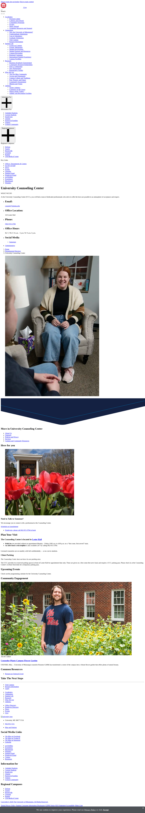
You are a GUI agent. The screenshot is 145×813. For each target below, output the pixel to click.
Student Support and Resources (19, 51)
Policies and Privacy (12, 437)
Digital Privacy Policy (8, 805)
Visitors (7, 122)
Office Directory (10, 705)
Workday (8, 183)
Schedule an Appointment (9, 526)
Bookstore (8, 759)
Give (25, 7)
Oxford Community (11, 124)
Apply (7, 688)
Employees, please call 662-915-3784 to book (20, 530)
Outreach (8, 435)
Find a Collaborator (15, 67)
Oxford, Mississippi (16, 47)
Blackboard (9, 181)
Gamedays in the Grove (17, 89)
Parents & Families (11, 121)
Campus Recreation (16, 53)
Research (8, 61)
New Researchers (15, 68)
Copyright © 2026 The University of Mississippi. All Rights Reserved (24, 802)
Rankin (7, 155)
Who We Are (9, 72)
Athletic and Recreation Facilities (20, 93)
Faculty (11, 24)
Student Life (9, 44)
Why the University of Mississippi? (21, 32)
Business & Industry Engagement (20, 63)
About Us (8, 433)
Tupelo (7, 149)
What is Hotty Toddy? (16, 91)
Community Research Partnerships (20, 65)
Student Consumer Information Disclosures (30, 805)
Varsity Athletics (14, 88)
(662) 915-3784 (10, 224)
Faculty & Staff (10, 166)
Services (8, 439)
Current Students (10, 115)
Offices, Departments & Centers (16, 164)
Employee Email (10, 175)
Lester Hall (37, 539)
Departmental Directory (13, 251)
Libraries (8, 171)
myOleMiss (9, 177)
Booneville (8, 151)
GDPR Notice (50, 805)
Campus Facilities (15, 59)
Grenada (8, 153)
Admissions (9, 30)
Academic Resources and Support (20, 28)
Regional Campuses (16, 55)
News (7, 167)
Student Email (10, 173)
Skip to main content (27, 2)
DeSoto (7, 147)
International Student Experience (20, 57)
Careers (7, 757)
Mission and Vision (15, 84)
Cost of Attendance (15, 36)
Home (7, 249)
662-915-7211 (10, 724)
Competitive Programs (16, 22)
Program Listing (14, 19)
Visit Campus (13, 40)
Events (7, 169)
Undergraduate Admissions (18, 34)
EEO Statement (60, 805)
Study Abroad (14, 26)
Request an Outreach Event (14, 674)
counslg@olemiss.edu (12, 206)
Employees (9, 117)
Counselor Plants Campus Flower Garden (19, 660)
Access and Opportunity (17, 76)
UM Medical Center (12, 156)
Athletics (8, 86)
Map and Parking (11, 727)
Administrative (10, 246)
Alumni (7, 119)
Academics (9, 17)
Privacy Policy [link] (90, 810)
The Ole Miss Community (18, 74)
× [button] (143, 808)
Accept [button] (106, 810)
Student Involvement (16, 49)
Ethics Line (79, 805)
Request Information (16, 42)
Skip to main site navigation (10, 2)
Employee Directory (12, 707)
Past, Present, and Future (17, 80)
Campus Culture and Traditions (19, 78)
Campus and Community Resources (17, 441)
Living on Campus (15, 45)
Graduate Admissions (16, 38)
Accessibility (70, 805)
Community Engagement (17, 82)
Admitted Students (11, 113)
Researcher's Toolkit (16, 70)
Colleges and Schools (16, 21)
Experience (9, 179)
